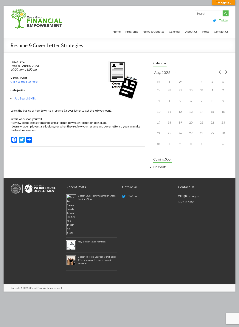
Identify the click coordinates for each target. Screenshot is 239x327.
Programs (131, 31)
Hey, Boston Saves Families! (92, 241)
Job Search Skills (25, 98)
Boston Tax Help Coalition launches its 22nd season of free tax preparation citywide (97, 260)
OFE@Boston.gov (188, 196)
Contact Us (221, 31)
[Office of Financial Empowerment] (36, 10)
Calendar (175, 31)
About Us (191, 31)
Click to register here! (24, 81)
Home (117, 31)
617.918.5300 (186, 202)
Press (205, 31)
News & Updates (153, 31)
